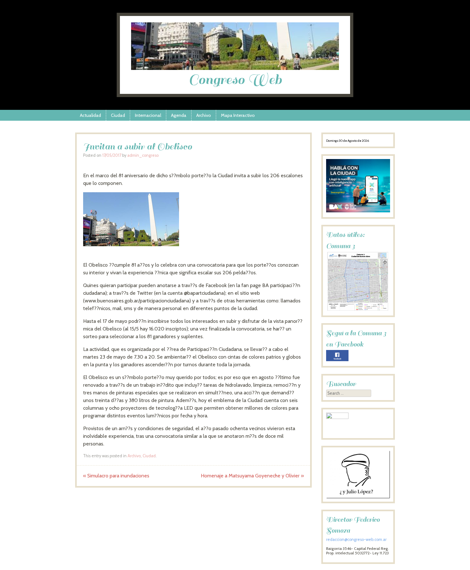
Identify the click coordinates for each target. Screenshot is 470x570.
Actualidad (90, 115)
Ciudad (118, 115)
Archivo (203, 115)
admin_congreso (143, 155)
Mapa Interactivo (238, 115)
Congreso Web (235, 79)
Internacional (148, 115)
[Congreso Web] (235, 68)
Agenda (178, 115)
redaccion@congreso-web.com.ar (356, 539)
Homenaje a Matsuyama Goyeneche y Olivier (252, 476)
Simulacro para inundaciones (116, 476)
